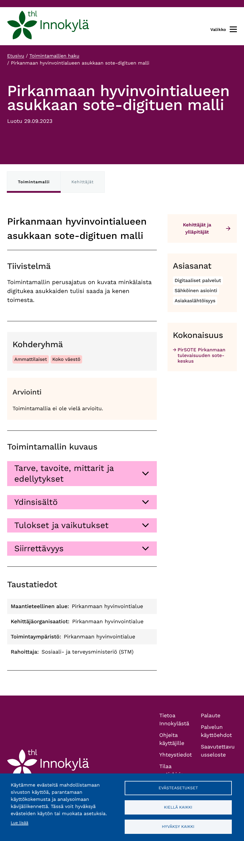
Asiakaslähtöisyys (195, 300)
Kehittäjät (82, 182)
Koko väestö (66, 359)
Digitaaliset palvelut (198, 280)
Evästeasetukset (178, 787)
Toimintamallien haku (54, 56)
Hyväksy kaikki (178, 826)
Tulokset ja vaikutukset (61, 525)
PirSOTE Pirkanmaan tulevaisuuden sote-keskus (202, 355)
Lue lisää (19, 822)
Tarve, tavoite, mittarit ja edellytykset (64, 473)
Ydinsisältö (36, 502)
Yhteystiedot (175, 755)
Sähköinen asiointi (196, 290)
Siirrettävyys (39, 548)
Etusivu (15, 56)
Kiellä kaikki (178, 807)
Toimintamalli (34, 182)
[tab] (82, 473)
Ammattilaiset (30, 359)
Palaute (210, 715)
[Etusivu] (48, 26)
